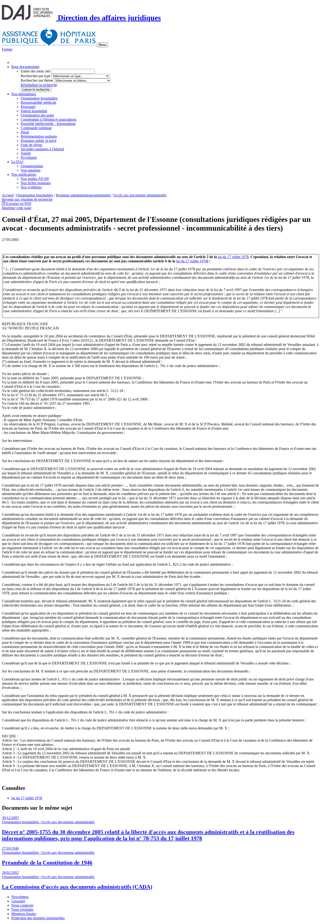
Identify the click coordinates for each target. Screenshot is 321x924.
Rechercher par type (36, 76)
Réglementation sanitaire (39, 136)
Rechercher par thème (37, 80)
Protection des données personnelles (38, 918)
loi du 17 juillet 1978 (233, 257)
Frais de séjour (31, 145)
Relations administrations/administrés (83, 195)
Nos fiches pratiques (36, 183)
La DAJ (17, 162)
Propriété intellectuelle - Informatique (48, 124)
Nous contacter (22, 905)
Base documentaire (25, 67)
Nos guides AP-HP (35, 179)
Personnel (28, 107)
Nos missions (30, 170)
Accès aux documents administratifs (139, 195)
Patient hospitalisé (34, 111)
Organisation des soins (37, 115)
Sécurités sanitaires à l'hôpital (42, 149)
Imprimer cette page (16, 208)
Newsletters (20, 897)
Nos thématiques (23, 94)
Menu (102, 45)
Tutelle (26, 153)
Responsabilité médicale (38, 102)
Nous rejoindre (22, 910)
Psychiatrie (29, 158)
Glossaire (18, 901)
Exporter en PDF (18, 204)
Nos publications (23, 174)
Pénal (25, 132)
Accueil (7, 195)
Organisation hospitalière (39, 98)
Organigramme (32, 166)
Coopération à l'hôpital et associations (48, 119)
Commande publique (36, 128)
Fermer (7, 49)
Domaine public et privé (38, 141)
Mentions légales (23, 914)
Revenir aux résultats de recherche (27, 199)
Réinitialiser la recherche (39, 85)
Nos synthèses (31, 187)
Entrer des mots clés (35, 71)
